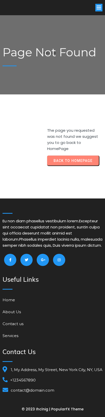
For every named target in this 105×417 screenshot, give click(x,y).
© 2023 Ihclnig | (36, 409)
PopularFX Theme (67, 409)
